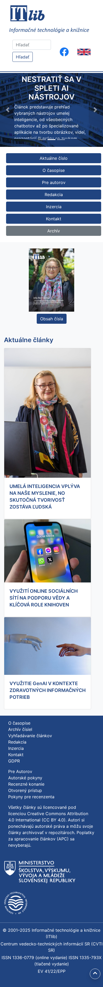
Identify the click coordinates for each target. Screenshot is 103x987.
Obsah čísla (51, 318)
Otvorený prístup (25, 790)
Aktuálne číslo (54, 158)
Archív (53, 230)
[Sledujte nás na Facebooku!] (64, 52)
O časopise (54, 170)
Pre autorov (53, 182)
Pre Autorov (20, 771)
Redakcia (54, 194)
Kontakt (53, 218)
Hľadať (22, 56)
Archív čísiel (20, 729)
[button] (8, 110)
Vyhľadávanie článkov (30, 735)
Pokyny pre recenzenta (31, 796)
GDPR (14, 761)
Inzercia (54, 206)
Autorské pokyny (25, 777)
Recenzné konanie (26, 784)
